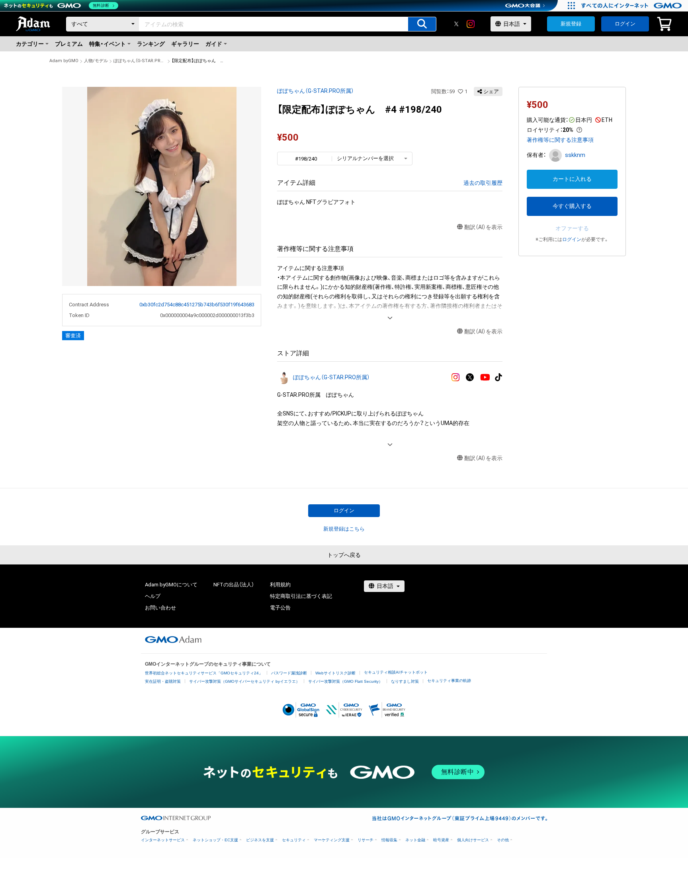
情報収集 (389, 840)
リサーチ (365, 840)
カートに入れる (572, 179)
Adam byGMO (63, 60)
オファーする (572, 228)
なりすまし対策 (405, 681)
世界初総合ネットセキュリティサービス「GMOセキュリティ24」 (204, 673)
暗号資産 (441, 840)
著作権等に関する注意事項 (560, 140)
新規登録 (571, 24)
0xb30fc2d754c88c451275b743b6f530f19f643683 (196, 305)
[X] (456, 24)
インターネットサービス (163, 840)
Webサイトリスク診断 (335, 673)
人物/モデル (96, 60)
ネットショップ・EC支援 (215, 840)
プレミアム (69, 44)
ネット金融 (415, 840)
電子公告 (280, 608)
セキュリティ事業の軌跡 (449, 680)
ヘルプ (152, 596)
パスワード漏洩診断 (289, 673)
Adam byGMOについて (171, 585)
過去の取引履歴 (482, 183)
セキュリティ (294, 840)
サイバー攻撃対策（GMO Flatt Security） (345, 681)
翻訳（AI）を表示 (483, 227)
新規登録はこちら (344, 529)
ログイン (625, 24)
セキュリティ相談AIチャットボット (396, 672)
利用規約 (280, 585)
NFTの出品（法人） (233, 585)
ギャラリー (185, 44)
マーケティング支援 (332, 840)
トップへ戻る (344, 555)
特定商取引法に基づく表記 (301, 596)
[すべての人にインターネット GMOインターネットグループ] (632, 5)
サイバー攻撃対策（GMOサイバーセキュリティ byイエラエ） (244, 681)
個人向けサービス (473, 840)
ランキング (151, 44)
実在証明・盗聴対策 (163, 681)
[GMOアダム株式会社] (173, 639)
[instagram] (471, 24)
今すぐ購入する (572, 206)
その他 (503, 840)
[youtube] (485, 377)
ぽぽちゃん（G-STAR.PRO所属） (139, 60)
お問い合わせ (160, 608)
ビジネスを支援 (260, 840)
